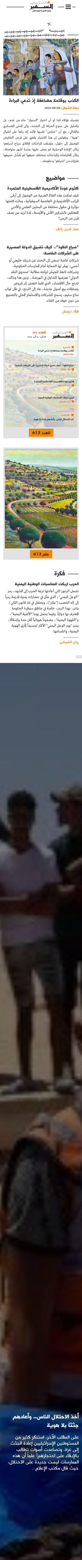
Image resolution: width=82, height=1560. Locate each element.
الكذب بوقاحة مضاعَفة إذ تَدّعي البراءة (44, 100)
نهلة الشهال (70, 108)
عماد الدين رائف (67, 228)
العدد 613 (41, 432)
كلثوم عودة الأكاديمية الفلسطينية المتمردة (43, 188)
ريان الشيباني (69, 641)
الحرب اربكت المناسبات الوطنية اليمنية (47, 583)
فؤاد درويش (70, 310)
